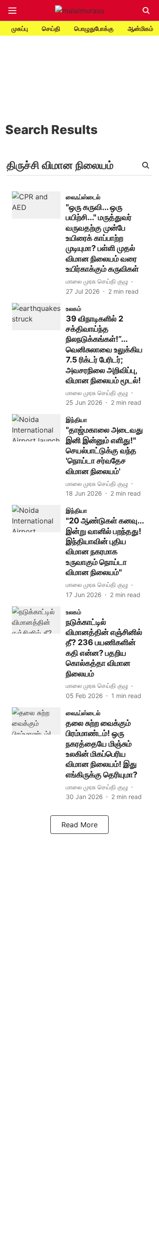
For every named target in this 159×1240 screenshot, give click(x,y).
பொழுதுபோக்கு (94, 28)
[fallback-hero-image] (39, 243)
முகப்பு (19, 28)
